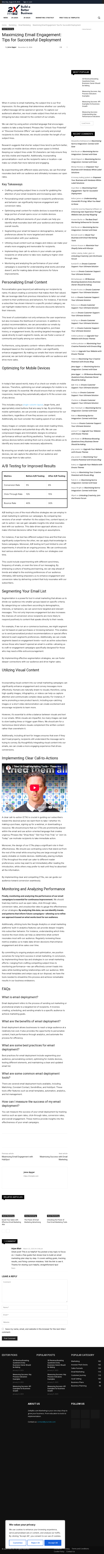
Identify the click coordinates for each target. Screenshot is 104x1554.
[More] (46, 54)
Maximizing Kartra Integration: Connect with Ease (86, 144)
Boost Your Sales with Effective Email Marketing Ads (11, 1222)
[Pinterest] (34, 54)
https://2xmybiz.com (31, 1176)
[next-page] (8, 1231)
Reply (13, 1268)
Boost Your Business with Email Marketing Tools (84, 238)
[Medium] (75, 1424)
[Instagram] (96, 2)
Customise (17, 1543)
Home (4, 25)
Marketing (12, 25)
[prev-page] (3, 1231)
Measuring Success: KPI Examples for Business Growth (91, 104)
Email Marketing (25, 25)
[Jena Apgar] (3, 47)
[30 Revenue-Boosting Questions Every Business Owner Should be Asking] (75, 81)
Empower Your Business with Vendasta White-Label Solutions (86, 170)
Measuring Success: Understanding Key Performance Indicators (91, 114)
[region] (35, 1534)
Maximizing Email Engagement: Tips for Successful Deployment (84, 191)
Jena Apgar (12, 47)
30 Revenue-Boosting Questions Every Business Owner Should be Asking (85, 282)
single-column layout (33, 404)
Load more (86, 123)
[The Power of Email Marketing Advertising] (34, 1210)
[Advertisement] (70, 10)
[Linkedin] (95, 1414)
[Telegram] (85, 1424)
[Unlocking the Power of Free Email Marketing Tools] (57, 1210)
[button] (99, 18)
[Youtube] (100, 2)
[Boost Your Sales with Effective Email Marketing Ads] (12, 1210)
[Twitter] (27, 54)
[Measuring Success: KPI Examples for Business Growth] (75, 104)
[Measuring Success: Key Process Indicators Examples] (75, 93)
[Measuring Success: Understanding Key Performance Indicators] (75, 114)
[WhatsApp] (40, 54)
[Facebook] (93, 2)
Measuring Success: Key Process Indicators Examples (91, 93)
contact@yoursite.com (46, 1422)
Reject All (35, 1543)
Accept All (53, 1543)
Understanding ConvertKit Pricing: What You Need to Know (85, 201)
